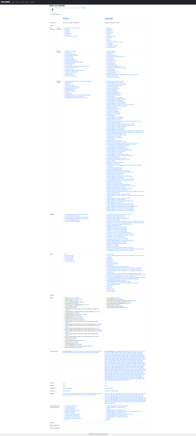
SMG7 (112, 376)
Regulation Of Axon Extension (114, 119)
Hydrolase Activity (69, 69)
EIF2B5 (114, 361)
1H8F (109, 393)
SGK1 (140, 374)
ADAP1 (127, 351)
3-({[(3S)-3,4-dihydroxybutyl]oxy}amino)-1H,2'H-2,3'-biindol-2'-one (121, 276)
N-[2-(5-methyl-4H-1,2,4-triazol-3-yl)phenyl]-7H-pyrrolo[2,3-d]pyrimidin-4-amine (124, 273)
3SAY (142, 396)
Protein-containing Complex (71, 36)
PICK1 (106, 372)
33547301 (125, 307)
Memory (67, 92)
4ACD (122, 397)
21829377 (67, 322)
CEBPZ (106, 356)
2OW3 (119, 395)
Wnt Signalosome (111, 47)
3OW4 (127, 396)
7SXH (114, 402)
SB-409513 (109, 258)
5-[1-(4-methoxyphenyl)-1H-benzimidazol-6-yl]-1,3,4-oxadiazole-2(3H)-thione (123, 269)
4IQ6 (142, 397)
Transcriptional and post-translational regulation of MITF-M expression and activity (125, 249)
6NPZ (136, 400)
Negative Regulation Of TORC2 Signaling (116, 199)
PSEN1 (111, 373)
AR (110, 352)
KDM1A (123, 365)
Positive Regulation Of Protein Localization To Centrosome (120, 203)
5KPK (141, 399)
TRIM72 (139, 377)
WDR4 (94, 352)
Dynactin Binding (111, 69)
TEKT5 (114, 377)
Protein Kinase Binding (112, 65)
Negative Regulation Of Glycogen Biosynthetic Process (119, 150)
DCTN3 (130, 358)
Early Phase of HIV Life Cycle (72, 216)
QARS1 (132, 373)
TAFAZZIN (107, 377)
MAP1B (119, 366)
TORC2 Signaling (111, 139)
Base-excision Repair (70, 85)
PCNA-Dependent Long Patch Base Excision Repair (76, 218)
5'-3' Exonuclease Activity (71, 67)
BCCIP (141, 352)
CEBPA (96, 351)
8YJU (86, 395)
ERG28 (127, 361)
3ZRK (111, 397)
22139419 (74, 337)
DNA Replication (69, 82)
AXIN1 (131, 352)
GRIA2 (119, 363)
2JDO (108, 395)
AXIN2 (135, 352)
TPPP (136, 377)
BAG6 (138, 352)
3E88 (142, 395)
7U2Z (120, 402)
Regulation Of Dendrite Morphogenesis (115, 162)
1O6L (122, 393)
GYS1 (122, 363)
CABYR (115, 355)
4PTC (120, 399)
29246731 (67, 310)
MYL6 (108, 369)
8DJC (141, 402)
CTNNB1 (109, 358)
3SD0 (106, 397)
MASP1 (106, 367)
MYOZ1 (115, 369)
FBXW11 (115, 362)
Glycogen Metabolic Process (113, 88)
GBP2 (141, 362)
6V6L (142, 400)
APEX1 (74, 351)
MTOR (139, 367)
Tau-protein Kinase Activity (113, 71)
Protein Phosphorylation (112, 89)
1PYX (127, 393)
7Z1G (133, 402)
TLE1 (117, 377)
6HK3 (128, 400)
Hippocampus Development (113, 111)
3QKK (136, 396)
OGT (79, 352)
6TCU (139, 400)
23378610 (76, 317)
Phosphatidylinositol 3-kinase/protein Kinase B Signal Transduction (122, 144)
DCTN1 (123, 358)
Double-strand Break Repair (71, 88)
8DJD (144, 402)
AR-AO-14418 (110, 259)
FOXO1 (128, 362)
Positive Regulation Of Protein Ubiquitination (117, 126)
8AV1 (138, 402)
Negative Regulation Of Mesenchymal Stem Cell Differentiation (121, 210)
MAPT (138, 366)
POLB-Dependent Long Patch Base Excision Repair (76, 214)
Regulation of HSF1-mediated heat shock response (118, 218)
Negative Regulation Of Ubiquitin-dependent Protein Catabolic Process (122, 206)
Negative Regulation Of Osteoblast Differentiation (118, 148)
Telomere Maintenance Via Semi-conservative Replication (78, 95)
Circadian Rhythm (111, 96)
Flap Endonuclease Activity (71, 76)
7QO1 (70, 395)
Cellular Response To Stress (71, 406)
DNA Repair (68, 84)
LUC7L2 (113, 366)
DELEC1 (144, 358)
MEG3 (119, 367)
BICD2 (131, 354)
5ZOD (94, 393)
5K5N (139, 399)
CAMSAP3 (119, 355)
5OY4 (109, 400)
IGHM (106, 365)
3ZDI (108, 397)
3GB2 (114, 396)
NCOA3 (125, 369)
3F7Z (108, 396)
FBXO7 (110, 362)
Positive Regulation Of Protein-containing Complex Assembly (120, 125)
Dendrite (109, 40)
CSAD (138, 356)
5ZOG (64, 395)
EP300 (64, 352)
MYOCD (112, 369)
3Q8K (69, 393)
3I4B (116, 396)
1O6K (119, 393)
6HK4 (131, 400)
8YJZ (95, 395)
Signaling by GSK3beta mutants (114, 225)
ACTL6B (124, 351)
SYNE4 (140, 376)
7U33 (125, 402)
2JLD (114, 395)
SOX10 (122, 376)
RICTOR (106, 374)
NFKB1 (144, 369)
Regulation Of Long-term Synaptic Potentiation (117, 190)
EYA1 (130, 361)
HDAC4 (125, 363)
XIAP (136, 379)
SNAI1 (115, 376)
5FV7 (83, 393)
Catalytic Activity (69, 56)
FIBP (121, 362)
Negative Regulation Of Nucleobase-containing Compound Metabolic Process (124, 411)
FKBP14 (124, 362)
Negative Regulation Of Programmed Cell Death (117, 406)
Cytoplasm (109, 30)
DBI (117, 358)
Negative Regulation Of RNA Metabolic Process (117, 417)
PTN (120, 373)
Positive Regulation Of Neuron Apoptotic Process (118, 146)
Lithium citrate (110, 288)
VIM (130, 379)
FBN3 (141, 361)
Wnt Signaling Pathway (112, 107)
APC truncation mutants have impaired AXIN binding (118, 232)
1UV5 (106, 395)
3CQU (131, 395)
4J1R (144, 397)
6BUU (117, 400)
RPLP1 (114, 374)
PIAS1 (144, 370)
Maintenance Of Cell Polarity (113, 114)
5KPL (144, 399)
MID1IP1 (127, 367)
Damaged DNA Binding (70, 54)
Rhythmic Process (111, 161)
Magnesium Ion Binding (70, 51)
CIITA (116, 356)
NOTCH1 (108, 370)
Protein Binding (68, 65)
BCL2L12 (114, 354)
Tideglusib (109, 287)
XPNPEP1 (139, 379)
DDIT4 (133, 358)
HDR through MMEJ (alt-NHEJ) (72, 220)
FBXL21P (107, 362)
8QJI (111, 403)
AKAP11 (135, 351)
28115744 (75, 299)
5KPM (106, 400)
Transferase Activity (111, 63)
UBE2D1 (111, 379)
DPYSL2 (129, 359)
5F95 (131, 399)
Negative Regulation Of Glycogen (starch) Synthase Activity (120, 209)
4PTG (125, 399)
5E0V (81, 393)
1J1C (116, 393)
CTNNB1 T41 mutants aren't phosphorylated (117, 231)
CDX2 (136, 355)
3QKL (139, 396)
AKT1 (138, 351)
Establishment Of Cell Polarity (114, 113)
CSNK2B (142, 356)
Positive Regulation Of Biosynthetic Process (117, 415)
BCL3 (118, 354)
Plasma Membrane (111, 36)
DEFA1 (140, 358)
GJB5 (109, 363)
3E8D (106, 396)
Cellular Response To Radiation (72, 415)
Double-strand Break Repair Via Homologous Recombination (78, 81)
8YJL (75, 395)
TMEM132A (121, 377)
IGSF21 (109, 365)
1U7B (64, 393)
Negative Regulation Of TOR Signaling (115, 128)
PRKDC (141, 372)
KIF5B (135, 365)
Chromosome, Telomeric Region (72, 28)
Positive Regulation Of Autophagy (114, 100)
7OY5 (111, 402)
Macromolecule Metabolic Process (73, 414)
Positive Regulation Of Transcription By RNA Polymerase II (120, 155)
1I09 (111, 393)
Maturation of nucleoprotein (113, 244)
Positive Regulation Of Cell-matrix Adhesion (117, 84)
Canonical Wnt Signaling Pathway (114, 168)
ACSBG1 (120, 351)
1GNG (106, 393)
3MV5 (124, 396)
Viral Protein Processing (112, 110)
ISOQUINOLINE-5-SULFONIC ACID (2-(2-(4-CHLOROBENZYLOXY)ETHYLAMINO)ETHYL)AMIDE (119, 281)
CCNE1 (127, 355)
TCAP (111, 377)
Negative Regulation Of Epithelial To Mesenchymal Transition (120, 104)
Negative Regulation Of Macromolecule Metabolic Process (120, 414)
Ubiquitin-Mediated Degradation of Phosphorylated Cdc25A (120, 240)
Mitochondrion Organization (113, 92)
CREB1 (127, 356)
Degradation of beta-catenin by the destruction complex (119, 214)
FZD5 (138, 362)
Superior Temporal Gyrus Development (115, 173)
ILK (115, 365)
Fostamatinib (110, 285)
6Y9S (106, 402)
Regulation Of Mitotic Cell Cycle (114, 93)
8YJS (84, 395)
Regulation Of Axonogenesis (113, 163)
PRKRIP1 (107, 373)
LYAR (116, 366)
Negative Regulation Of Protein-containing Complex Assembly (121, 124)
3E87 (140, 395)
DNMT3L (125, 359)
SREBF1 (133, 376)
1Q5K (141, 393)
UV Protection (68, 93)
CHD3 (113, 356)
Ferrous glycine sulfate (70, 261)
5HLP (136, 399)
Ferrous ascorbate (69, 258)
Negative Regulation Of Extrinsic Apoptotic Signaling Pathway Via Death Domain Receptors (125, 196)
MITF (130, 367)
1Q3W (133, 393)
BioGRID (53, 14)
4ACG (125, 397)
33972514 (129, 302)
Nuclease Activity (69, 58)
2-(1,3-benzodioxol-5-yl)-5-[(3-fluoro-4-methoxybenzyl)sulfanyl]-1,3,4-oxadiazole (124, 268)
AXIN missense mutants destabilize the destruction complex (120, 233)
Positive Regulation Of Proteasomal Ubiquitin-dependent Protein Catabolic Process (125, 132)
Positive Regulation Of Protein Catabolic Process (118, 154)
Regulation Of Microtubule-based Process (116, 133)
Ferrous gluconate (69, 255)
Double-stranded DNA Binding (72, 55)
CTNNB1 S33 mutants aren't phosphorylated (117, 227)
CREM (135, 356)
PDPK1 (132, 370)
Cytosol (108, 35)
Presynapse (109, 43)
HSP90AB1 (139, 363)
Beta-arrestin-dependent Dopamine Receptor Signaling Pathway (121, 185)
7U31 (122, 402)
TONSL (130, 377)
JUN (120, 365)
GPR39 (116, 363)
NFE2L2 (136, 369)
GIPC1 (106, 363)
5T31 (111, 400)
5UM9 (92, 393)
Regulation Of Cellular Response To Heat (116, 187)
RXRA (132, 374)
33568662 (74, 307)
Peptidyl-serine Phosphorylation (114, 108)
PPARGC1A (117, 372)
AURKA (128, 352)
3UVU (78, 393)
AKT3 (144, 351)
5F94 (128, 399)
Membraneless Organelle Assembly (115, 183)
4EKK (139, 397)
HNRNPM (134, 363)
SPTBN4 (129, 376)
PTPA (123, 373)
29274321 (134, 300)
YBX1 (143, 379)
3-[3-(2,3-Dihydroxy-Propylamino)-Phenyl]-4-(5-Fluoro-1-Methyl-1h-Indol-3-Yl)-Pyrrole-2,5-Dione (125, 256)
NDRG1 (128, 369)
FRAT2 (135, 362)
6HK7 (134, 400)
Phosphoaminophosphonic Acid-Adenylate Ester (117, 266)
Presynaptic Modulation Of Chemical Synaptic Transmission (120, 180)
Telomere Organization (70, 408)
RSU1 (129, 374)
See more (66, 420)
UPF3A (127, 379)
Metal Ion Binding (69, 74)
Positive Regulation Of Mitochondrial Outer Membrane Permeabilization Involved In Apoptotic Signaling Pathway (125, 192)
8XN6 (113, 403)
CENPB (110, 356)
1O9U (124, 393)
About (13, 2)
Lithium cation (110, 254)
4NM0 (108, 399)
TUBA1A (107, 379)
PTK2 (118, 373)
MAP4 (131, 366)
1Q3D (130, 393)
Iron (66, 254)
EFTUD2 (110, 361)
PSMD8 (114, 373)
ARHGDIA (80, 351)
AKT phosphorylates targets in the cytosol (116, 217)
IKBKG (112, 365)
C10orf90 (107, 355)
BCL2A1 (106, 354)
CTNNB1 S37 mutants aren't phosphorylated (117, 228)
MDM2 (112, 367)
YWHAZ (109, 380)
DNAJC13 (113, 359)
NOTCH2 (113, 370)
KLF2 (138, 365)
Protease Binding (111, 52)
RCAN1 (141, 373)
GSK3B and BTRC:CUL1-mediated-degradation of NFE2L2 (120, 247)
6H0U (125, 400)
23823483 (80, 317)
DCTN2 (126, 358)
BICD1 (128, 354)
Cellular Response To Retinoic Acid (115, 174)
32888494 (117, 304)
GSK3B (109, 18)
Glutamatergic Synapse (112, 46)
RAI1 (135, 373)
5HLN (133, 399)
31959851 (76, 298)
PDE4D (129, 370)
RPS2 (121, 374)
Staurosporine (110, 261)
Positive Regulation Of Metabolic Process (116, 412)
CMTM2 (123, 356)
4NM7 (117, 399)
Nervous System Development (114, 95)
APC (106, 352)
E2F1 (143, 359)
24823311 (97, 328)
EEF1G (100, 351)
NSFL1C (120, 370)
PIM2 (109, 372)
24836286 (76, 303)
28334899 (120, 299)
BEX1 (121, 354)
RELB (144, 373)
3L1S (119, 396)
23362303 (80, 318)
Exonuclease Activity (70, 63)
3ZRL (114, 397)
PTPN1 (126, 373)
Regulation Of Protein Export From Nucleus (116, 158)
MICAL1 (123, 367)
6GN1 (122, 400)
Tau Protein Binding (111, 70)
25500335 (82, 340)
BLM (84, 351)
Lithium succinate (111, 290)
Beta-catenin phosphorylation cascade (115, 216)
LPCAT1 (106, 366)
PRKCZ (137, 372)
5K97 (86, 393)
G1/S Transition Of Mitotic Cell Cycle (115, 81)
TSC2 (143, 377)
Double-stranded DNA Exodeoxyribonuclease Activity (77, 66)
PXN (129, 373)
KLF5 (140, 365)
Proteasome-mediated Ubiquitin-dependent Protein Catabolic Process (122, 143)
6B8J (114, 400)
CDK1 (90, 351)
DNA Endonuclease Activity (71, 60)
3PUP (130, 396)
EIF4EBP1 (118, 361)
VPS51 (132, 379)
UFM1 (123, 379)
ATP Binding (110, 59)
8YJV (89, 395)
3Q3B (133, 396)
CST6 (106, 358)
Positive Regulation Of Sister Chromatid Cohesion (76, 97)
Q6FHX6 (68, 391)
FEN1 (66, 18)
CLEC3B (120, 356)
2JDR (111, 395)
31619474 (72, 298)
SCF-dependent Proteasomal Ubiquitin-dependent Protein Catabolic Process (124, 121)
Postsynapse (110, 44)
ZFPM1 (113, 380)
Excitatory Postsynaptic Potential (114, 169)
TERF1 (91, 352)
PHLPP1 (141, 370)
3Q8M (75, 393)
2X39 (125, 395)
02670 (64, 385)
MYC (106, 369)
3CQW (134, 395)
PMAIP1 (112, 372)
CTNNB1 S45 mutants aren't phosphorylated (117, 229)
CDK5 (133, 355)
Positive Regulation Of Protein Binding (115, 129)
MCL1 (109, 367)
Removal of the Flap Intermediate (72, 221)
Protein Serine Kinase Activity (113, 77)
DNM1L (117, 359)
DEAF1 (136, 358)
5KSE (89, 393)
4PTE (123, 399)
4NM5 (114, 399)
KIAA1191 (131, 365)
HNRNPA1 (72, 352)
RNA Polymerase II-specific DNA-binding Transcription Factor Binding (122, 74)
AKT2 (141, 351)
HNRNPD (130, 363)
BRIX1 (135, 354)
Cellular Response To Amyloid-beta (115, 202)
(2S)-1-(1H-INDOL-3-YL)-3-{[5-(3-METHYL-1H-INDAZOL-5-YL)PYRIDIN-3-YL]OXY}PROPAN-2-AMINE (123, 283)
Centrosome (109, 33)
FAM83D (138, 361)
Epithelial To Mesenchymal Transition (115, 82)
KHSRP (126, 365)
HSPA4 (143, 363)
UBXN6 (120, 379)
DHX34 (106, 359)
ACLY (116, 351)
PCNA (81, 352)
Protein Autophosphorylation (113, 157)
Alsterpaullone (110, 265)
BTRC (138, 354)
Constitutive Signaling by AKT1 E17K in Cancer (117, 239)
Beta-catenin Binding (111, 60)
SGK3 (143, 374)
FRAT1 (131, 362)
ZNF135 (119, 380)
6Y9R (144, 400)
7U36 (127, 402)
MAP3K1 (124, 366)
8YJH (73, 395)
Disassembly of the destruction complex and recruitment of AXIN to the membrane (125, 221)
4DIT (136, 397)
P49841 (112, 391)
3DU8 (137, 395)
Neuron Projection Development (114, 122)
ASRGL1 (117, 352)
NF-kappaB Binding (111, 73)
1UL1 (67, 393)
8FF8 (108, 403)
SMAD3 (108, 376)
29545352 (90, 346)
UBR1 (114, 379)
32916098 (97, 311)
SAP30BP (136, 374)
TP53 (133, 377)
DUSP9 (136, 359)
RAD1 (84, 352)
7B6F (108, 402)
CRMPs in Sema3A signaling (113, 220)
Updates (32, 2)
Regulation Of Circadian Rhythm (114, 140)
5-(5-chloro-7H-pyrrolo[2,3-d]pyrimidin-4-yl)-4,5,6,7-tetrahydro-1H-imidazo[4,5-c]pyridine (126, 274)
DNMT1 (121, 359)
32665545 (81, 302)
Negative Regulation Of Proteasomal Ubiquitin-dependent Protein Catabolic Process (125, 130)
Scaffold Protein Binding (112, 76)
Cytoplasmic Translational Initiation (115, 85)
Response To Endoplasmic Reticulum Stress (117, 135)
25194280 (84, 314)
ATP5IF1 (121, 352)
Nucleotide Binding (111, 51)
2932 (106, 383)
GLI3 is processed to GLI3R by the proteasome (117, 238)
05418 (106, 385)
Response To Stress (69, 412)
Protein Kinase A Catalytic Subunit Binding (116, 67)
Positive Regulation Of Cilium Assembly (116, 151)
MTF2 (136, 367)
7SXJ (117, 402)
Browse (17, 2)
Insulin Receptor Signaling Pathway (115, 97)
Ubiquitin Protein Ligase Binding (114, 66)
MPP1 (133, 367)
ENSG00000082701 (109, 388)
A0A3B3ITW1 (108, 391)
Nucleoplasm (68, 30)
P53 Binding (109, 54)
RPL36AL (111, 374)
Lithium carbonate (111, 291)
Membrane (67, 35)
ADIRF (130, 351)
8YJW (92, 395)
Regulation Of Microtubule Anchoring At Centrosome (118, 184)
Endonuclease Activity (70, 59)
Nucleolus (67, 32)
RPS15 (118, 374)
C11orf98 (111, 355)
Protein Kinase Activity (112, 55)
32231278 (75, 342)
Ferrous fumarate (69, 259)
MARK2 (142, 366)
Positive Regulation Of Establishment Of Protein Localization (120, 205)
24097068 (117, 298)
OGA (124, 370)
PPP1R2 (122, 372)
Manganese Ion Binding (70, 73)
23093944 (79, 344)
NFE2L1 (132, 369)
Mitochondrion (68, 33)
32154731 (128, 303)
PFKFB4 (137, 370)
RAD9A (87, 352)
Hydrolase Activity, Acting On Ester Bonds (74, 70)
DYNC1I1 (140, 359)
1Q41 (136, 393)
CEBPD (143, 355)
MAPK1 (135, 366)
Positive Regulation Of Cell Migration (115, 117)
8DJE (106, 403)
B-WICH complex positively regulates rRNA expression (119, 224)
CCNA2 (87, 351)
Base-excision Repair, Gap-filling (72, 86)
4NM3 (111, 399)
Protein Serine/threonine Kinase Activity (116, 56)
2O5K (117, 395)
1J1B (114, 393)
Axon (108, 39)
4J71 (106, 399)
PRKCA (130, 372)
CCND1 (123, 355)
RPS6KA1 (125, 374)
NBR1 (121, 369)
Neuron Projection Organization (114, 181)
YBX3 (106, 380)
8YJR (81, 395)
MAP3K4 (128, 366)
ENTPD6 (123, 361)
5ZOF (100, 393)
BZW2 (141, 354)
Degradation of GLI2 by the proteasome (116, 236)
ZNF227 (123, 380)
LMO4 (143, 365)
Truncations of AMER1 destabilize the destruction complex (120, 235)
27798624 (76, 343)
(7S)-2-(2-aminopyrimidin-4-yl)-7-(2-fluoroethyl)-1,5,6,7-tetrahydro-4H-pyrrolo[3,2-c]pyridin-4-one (124, 271)
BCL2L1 (110, 354)
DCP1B (119, 358)
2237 (64, 383)
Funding (27, 2)
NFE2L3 (140, 369)
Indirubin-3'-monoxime (112, 262)
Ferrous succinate (69, 257)
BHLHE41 (125, 354)
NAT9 (119, 369)
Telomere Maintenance (70, 407)
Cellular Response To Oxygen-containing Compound (118, 194)
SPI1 (125, 376)
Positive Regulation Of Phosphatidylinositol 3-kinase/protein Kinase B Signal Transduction (124, 165)
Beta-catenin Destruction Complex (114, 41)
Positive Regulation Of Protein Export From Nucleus (118, 159)
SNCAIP (119, 376)
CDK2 (93, 351)
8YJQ (78, 395)
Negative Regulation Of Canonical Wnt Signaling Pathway (120, 176)
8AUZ (135, 402)
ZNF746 (127, 380)
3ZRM (116, 397)
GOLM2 (112, 363)
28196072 (78, 315)
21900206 (83, 7)
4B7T (134, 397)
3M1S (121, 396)
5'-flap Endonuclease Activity (71, 71)
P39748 (64, 391)
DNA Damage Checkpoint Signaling (73, 418)
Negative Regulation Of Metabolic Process (116, 410)
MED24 (116, 367)
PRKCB (134, 372)
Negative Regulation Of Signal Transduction (116, 99)
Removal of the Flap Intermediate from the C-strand (76, 217)
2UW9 (123, 395)
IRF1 (118, 365)
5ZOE (97, 393)
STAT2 (136, 376)
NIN (105, 370)
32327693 (76, 313)
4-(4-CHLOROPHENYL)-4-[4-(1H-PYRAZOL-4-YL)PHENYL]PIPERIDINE (123, 279)
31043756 (80, 299)
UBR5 (117, 379)
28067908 (75, 306)
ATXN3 (124, 352)
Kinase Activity (110, 62)
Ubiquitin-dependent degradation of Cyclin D (116, 242)
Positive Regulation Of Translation (114, 152)
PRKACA (126, 372)
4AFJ (131, 397)
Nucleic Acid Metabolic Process (72, 410)
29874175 (73, 339)
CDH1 (130, 355)
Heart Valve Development (112, 86)
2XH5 (128, 395)
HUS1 (76, 352)
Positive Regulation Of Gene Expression (116, 102)
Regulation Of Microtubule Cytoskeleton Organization (119, 170)
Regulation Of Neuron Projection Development (117, 106)
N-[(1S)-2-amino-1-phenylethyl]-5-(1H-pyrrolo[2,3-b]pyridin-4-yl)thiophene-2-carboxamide (126, 277)
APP (77, 351)
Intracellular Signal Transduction (114, 136)
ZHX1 (116, 380)
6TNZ (67, 395)
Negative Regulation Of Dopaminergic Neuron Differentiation (120, 201)
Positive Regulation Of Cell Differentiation (116, 147)
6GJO (120, 400)
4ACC (119, 397)
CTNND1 (114, 358)
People (22, 2)
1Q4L (139, 393)
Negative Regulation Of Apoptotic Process (116, 141)
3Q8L (72, 393)
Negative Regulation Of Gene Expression (116, 103)
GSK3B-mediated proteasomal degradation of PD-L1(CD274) (120, 250)
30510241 (86, 304)
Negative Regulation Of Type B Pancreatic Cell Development (120, 207)
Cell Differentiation (111, 115)
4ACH (128, 397)
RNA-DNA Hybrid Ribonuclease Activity (74, 62)
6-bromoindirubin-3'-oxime (112, 263)
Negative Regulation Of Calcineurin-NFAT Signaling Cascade (120, 172)
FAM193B (134, 361)
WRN (97, 352)
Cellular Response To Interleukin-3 (114, 137)
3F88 (111, 396)
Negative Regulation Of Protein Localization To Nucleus (119, 188)
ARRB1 (112, 352)
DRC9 (133, 359)
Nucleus (67, 29)
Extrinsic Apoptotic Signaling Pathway (115, 177)
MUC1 (142, 367)
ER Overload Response (112, 91)
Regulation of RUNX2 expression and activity (117, 243)
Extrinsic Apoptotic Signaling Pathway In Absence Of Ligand (120, 179)
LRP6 (110, 366)
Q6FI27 (116, 391)
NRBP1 (116, 370)
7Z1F (130, 402)
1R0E (144, 393)
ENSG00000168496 (67, 388)
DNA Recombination (69, 89)
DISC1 (109, 359)
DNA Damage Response (70, 91)
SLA (106, 376)
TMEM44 (126, 377)
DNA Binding (68, 52)
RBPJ (138, 373)
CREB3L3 (131, 356)
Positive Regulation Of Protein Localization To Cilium (119, 198)
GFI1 (144, 362)
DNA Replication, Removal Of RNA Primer (74, 96)
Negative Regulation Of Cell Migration (115, 118)
